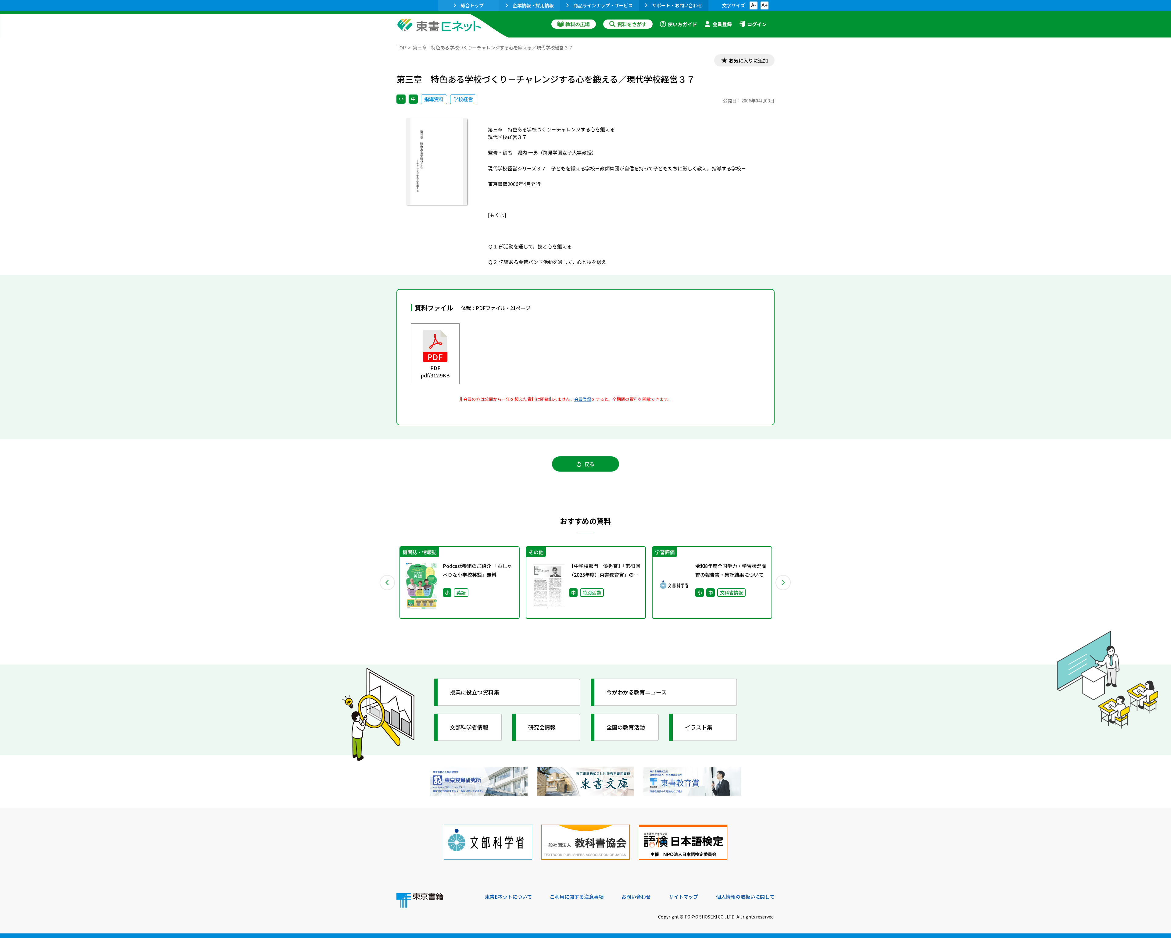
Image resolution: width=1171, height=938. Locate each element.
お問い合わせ (636, 896)
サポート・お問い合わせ (677, 5)
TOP (401, 47)
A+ (764, 5)
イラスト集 (698, 727)
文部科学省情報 (469, 727)
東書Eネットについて (508, 896)
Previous (388, 582)
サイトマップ (683, 896)
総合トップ (472, 5)
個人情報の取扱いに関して (745, 896)
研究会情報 (542, 727)
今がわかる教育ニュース (637, 692)
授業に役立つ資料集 (474, 692)
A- (753, 5)
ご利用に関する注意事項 (576, 896)
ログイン (757, 24)
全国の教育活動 (626, 727)
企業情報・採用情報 (533, 5)
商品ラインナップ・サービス (603, 5)
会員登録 (722, 24)
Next (783, 582)
